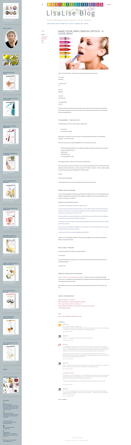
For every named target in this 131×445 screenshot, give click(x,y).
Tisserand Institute (7, 421)
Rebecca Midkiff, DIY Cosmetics (66, 299)
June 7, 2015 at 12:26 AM (68, 358)
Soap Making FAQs (7, 441)
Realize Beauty (6, 432)
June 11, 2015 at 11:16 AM (68, 396)
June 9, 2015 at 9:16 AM (67, 384)
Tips (43, 42)
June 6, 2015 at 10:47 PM (68, 340)
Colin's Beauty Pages (8, 413)
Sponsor (77, 23)
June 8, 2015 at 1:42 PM (67, 368)
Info (82, 23)
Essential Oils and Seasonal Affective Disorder (9, 423)
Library (86, 23)
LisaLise (64, 335)
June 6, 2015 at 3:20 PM (67, 331)
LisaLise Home (51, 23)
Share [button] (43, 31)
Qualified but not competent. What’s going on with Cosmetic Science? (10, 435)
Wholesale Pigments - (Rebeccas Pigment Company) (71, 301)
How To (58, 23)
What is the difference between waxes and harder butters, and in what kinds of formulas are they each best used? (10, 407)
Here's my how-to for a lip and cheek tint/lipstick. (71, 277)
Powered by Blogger (77, 437)
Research (44, 38)
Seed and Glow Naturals (8, 427)
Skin (43, 40)
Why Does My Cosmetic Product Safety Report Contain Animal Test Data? (10, 416)
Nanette (64, 324)
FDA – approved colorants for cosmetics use (69, 303)
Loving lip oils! (6, 428)
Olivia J (64, 344)
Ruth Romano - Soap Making (9, 440)
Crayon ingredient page (64, 308)
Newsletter (64, 23)
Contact (71, 23)
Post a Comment (62, 399)
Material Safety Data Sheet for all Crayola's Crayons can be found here (76, 306)
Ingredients (44, 37)
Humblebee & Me (7, 404)
